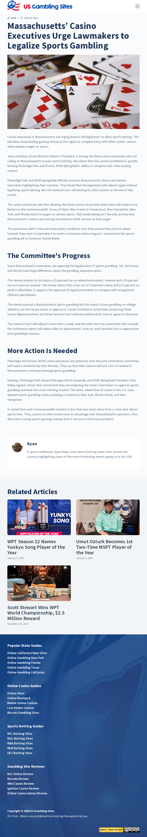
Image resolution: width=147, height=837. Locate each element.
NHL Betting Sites (20, 738)
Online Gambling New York (25, 658)
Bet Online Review (20, 774)
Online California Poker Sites (27, 653)
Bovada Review (18, 779)
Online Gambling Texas (23, 667)
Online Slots (16, 693)
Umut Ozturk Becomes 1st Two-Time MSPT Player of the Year (104, 547)
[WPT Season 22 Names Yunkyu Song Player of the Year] (39, 517)
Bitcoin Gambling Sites (23, 713)
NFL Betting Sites (19, 733)
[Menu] (137, 6)
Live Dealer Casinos (20, 708)
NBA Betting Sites (20, 743)
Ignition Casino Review (23, 788)
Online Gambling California (25, 672)
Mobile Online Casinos (22, 703)
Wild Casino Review (20, 783)
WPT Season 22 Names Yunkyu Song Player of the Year (36, 547)
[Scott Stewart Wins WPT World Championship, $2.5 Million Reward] (39, 583)
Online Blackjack (18, 698)
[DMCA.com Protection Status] (111, 829)
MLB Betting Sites (20, 748)
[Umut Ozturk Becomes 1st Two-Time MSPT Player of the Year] (108, 517)
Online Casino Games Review (27, 793)
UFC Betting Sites (19, 753)
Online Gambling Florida (24, 663)
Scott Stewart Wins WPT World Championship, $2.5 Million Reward (36, 613)
